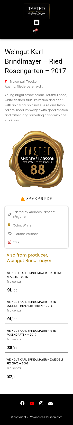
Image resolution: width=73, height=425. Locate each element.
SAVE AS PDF (38, 198)
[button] (37, 22)
